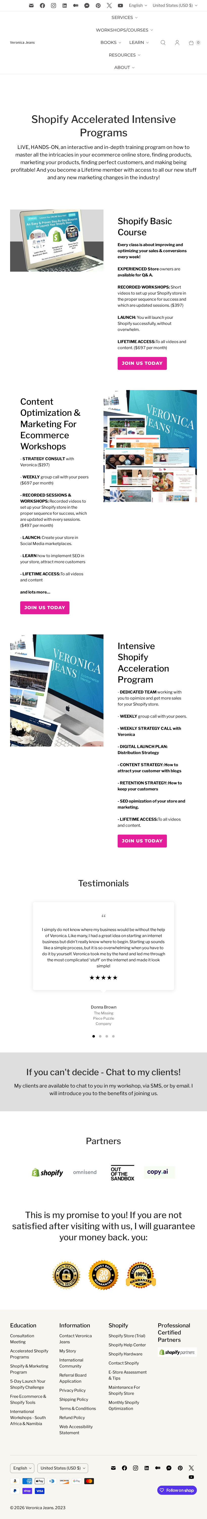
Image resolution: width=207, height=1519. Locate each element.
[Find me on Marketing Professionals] (177, 1361)
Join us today (44, 607)
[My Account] (177, 43)
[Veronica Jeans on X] (109, 5)
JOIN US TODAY (142, 363)
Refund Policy (72, 1417)
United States (173, 5)
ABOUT (122, 67)
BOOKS (108, 42)
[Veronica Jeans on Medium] (75, 5)
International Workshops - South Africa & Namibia (28, 1417)
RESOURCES (122, 55)
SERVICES (122, 17)
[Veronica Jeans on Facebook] (42, 5)
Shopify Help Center (127, 1345)
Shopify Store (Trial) (127, 1335)
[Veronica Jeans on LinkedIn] (64, 5)
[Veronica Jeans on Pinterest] (98, 5)
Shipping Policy (73, 1399)
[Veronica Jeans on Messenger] (87, 5)
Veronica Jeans (39, 1507)
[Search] (163, 43)
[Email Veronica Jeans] (31, 5)
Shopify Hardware (125, 1354)
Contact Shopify (124, 1363)
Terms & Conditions (77, 1408)
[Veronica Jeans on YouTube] (120, 5)
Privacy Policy (72, 1390)
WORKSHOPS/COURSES (122, 30)
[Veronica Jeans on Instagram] (53, 5)
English (136, 5)
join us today (142, 841)
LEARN (136, 42)
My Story (67, 1351)
